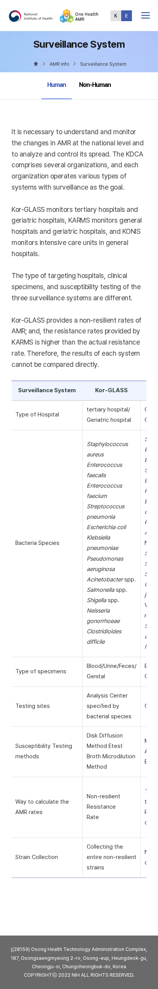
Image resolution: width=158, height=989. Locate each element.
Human (59, 84)
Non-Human (95, 84)
